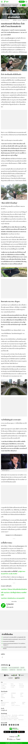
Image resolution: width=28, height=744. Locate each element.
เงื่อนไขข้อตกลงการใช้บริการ (6, 719)
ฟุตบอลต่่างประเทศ (4, 702)
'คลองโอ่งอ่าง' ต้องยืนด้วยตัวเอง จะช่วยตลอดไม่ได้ (12, 598)
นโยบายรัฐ (12, 685)
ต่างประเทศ (21, 685)
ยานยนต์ (11, 686)
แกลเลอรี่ (2, 705)
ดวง (11, 694)
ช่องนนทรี (21, 667)
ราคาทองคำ (21, 686)
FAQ (8, 716)
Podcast (21, 696)
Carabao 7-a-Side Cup (15, 705)
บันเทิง (2, 694)
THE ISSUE (20, 20)
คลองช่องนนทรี (4, 667)
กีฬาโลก (11, 703)
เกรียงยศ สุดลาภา (4, 669)
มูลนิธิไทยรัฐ (19, 715)
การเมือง (2, 685)
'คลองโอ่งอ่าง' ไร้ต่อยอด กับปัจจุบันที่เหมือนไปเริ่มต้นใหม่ (14, 589)
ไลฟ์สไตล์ (2, 697)
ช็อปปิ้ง (2, 708)
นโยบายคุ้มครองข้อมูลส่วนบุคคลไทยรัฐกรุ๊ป (8, 718)
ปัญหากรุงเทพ (19, 669)
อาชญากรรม (3, 686)
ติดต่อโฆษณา (18, 719)
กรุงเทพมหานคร (12, 669)
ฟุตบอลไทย (12, 702)
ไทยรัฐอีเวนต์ (3, 710)
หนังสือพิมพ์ (13, 693)
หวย (20, 694)
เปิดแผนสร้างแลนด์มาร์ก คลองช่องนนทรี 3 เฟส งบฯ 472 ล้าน (14, 639)
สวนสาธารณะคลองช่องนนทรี (13, 667)
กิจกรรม (2, 715)
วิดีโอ (12, 696)
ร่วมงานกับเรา (7, 715)
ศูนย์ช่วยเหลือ (12, 716)
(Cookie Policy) (14, 5)
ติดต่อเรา (13, 719)
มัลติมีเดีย (12, 697)
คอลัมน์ (21, 693)
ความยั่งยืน (3, 688)
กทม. (24, 669)
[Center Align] (26, 5)
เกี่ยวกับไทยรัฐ (13, 715)
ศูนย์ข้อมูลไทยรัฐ (4, 716)
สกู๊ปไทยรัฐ (15, 20)
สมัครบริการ (22, 1)
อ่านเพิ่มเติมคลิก (6, 5)
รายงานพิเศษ (3, 693)
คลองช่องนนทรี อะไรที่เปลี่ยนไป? (9, 641)
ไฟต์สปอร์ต (3, 703)
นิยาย (2, 696)
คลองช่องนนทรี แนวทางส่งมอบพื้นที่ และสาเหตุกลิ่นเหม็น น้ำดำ (14, 637)
